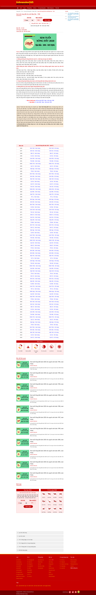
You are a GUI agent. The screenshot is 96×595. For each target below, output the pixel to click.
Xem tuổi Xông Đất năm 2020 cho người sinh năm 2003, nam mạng (46, 474)
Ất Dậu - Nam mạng (35, 299)
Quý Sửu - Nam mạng (35, 217)
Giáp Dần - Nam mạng (35, 219)
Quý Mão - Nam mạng (35, 191)
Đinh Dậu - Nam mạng (35, 176)
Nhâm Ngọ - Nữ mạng (54, 291)
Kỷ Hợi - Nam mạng (35, 181)
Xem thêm (40, 341)
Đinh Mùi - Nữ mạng (53, 201)
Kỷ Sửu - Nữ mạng (54, 155)
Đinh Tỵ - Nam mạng (35, 227)
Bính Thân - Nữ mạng (54, 173)
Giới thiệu (18, 593)
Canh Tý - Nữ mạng (54, 184)
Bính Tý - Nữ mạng (54, 276)
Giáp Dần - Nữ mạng (54, 219)
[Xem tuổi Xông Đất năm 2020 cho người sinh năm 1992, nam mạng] (22, 367)
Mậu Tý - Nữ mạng (54, 153)
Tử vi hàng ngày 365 (30, 559)
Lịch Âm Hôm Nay (23, 532)
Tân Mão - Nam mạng (35, 161)
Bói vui (35, 8)
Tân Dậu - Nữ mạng (54, 237)
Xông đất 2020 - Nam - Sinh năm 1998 (39, 23)
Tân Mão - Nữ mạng (53, 161)
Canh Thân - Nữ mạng (54, 235)
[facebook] (70, 592)
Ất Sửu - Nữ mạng (54, 248)
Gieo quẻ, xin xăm (52, 570)
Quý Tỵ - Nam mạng (35, 166)
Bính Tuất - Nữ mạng (54, 148)
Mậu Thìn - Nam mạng (35, 255)
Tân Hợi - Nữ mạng (54, 212)
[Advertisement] (59, 3)
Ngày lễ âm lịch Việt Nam (20, 576)
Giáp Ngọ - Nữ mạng (54, 168)
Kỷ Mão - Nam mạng (35, 283)
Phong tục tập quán (19, 578)
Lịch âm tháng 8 (19, 570)
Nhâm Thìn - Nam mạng (35, 163)
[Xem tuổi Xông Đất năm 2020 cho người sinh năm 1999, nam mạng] (22, 434)
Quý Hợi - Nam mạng (35, 242)
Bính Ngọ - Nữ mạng (54, 199)
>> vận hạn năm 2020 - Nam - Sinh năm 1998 (40, 100)
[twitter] (73, 592)
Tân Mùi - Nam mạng (35, 263)
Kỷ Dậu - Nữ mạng (54, 207)
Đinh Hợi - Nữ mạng (53, 150)
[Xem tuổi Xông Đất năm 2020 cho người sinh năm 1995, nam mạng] (22, 401)
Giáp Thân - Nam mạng (35, 296)
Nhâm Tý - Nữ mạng (53, 214)
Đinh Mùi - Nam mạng (35, 201)
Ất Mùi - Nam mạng (35, 171)
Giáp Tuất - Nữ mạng (54, 271)
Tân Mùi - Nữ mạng (54, 263)
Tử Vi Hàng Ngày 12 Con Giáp (25, 539)
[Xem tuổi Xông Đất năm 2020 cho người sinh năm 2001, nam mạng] (22, 456)
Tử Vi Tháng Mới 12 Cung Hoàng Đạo (27, 546)
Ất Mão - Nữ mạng (54, 222)
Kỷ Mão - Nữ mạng (54, 283)
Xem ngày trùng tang (19, 574)
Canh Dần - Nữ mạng (54, 158)
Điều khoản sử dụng (24, 593)
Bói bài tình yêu (51, 568)
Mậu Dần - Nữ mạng (53, 281)
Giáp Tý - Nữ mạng (54, 245)
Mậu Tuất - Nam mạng (35, 178)
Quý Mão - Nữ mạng (53, 191)
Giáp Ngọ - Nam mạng (35, 168)
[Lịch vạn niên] (17, 8)
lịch (17, 585)
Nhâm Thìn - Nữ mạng (54, 163)
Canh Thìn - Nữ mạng (54, 286)
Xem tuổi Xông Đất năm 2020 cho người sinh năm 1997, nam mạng (46, 418)
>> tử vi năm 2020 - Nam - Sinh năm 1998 (40, 102)
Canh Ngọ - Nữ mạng (54, 260)
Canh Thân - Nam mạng (35, 235)
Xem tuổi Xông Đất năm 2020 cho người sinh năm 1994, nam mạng (46, 385)
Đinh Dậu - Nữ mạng (54, 176)
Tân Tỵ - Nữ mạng (54, 288)
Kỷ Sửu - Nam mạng (35, 155)
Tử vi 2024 (29, 568)
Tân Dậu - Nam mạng (35, 237)
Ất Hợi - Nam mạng (35, 273)
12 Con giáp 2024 (52, 490)
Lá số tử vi (29, 574)
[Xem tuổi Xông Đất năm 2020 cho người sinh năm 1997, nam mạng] (22, 423)
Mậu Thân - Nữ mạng (54, 204)
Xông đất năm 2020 (33, 365)
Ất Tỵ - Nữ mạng (54, 196)
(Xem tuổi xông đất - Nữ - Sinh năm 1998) (40, 25)
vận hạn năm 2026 (38, 585)
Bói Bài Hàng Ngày (23, 550)
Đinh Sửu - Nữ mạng (54, 278)
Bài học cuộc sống (73, 559)
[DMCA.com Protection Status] (78, 592)
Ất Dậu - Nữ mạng (54, 299)
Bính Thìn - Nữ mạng (54, 224)
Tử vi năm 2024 (62, 568)
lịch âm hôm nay (22, 585)
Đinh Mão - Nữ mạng (54, 253)
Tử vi (24, 8)
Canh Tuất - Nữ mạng (54, 209)
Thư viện (57, 8)
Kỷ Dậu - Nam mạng (35, 207)
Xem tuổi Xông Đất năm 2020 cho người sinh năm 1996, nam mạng (46, 407)
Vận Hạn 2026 (28, 490)
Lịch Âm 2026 (22, 536)
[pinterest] (76, 592)
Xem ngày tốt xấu (19, 572)
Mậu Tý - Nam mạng (35, 153)
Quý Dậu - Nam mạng (35, 268)
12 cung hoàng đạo (42, 8)
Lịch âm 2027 (18, 568)
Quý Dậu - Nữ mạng (53, 268)
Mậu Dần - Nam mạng (35, 281)
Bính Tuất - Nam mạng (35, 148)
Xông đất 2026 (29, 572)
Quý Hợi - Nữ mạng (54, 242)
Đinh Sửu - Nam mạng (35, 278)
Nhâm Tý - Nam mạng (35, 214)
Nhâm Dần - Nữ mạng (54, 189)
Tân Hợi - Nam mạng (35, 212)
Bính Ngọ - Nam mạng (35, 199)
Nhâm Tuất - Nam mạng (35, 240)
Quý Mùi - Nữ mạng (54, 294)
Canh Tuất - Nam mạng (35, 209)
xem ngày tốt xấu (47, 585)
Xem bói (50, 559)
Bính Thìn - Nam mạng (35, 224)
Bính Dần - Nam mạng (35, 250)
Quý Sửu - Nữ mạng (53, 217)
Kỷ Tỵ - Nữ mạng (54, 258)
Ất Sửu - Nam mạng (35, 248)
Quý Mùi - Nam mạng (35, 294)
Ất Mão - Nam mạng (35, 222)
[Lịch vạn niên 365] (24, 3)
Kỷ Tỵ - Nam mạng (35, 258)
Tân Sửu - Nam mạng (35, 186)
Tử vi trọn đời (29, 576)
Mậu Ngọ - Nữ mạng (53, 230)
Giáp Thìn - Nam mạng (35, 194)
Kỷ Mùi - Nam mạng (35, 232)
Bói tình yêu (51, 574)
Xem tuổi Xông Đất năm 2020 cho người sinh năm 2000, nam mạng (46, 440)
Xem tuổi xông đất (27, 11)
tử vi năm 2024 (30, 585)
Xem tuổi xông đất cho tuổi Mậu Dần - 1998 (46, 11)
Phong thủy (29, 8)
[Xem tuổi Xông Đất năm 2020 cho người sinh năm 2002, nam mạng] (22, 467)
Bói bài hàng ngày (52, 576)
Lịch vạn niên (18, 559)
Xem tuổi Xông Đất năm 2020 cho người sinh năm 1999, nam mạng (46, 429)
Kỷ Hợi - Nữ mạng (54, 181)
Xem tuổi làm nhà (41, 559)
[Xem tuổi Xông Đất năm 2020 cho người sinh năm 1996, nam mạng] (22, 412)
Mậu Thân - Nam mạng (35, 204)
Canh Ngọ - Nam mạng (35, 260)
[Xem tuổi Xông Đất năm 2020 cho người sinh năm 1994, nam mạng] (22, 390)
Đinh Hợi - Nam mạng (35, 150)
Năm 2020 (34, 11)
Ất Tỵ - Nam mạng (35, 196)
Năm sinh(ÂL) (39, 17)
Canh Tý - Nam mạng (35, 184)
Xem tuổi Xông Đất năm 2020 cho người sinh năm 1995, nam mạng (46, 396)
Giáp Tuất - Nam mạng (35, 271)
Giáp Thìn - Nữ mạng (54, 194)
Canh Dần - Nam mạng (35, 158)
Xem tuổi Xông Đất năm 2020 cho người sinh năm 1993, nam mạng (46, 374)
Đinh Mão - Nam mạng (35, 253)
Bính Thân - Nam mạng (35, 173)
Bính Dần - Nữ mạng (54, 250)
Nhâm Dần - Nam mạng (35, 189)
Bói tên (50, 572)
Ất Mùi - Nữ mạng (54, 171)
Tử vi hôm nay (62, 559)
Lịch (21, 8)
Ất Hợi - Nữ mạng (54, 273)
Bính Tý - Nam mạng (35, 276)
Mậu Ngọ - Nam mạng (35, 230)
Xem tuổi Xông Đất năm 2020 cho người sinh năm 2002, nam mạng (46, 463)
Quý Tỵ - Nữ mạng (54, 166)
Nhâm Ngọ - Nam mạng (35, 291)
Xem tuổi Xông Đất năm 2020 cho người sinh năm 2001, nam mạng (46, 451)
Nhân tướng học (50, 8)
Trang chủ (18, 11)
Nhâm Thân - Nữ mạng (54, 265)
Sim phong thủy (40, 568)
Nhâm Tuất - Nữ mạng (54, 240)
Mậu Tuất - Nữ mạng (54, 178)
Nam (27, 20)
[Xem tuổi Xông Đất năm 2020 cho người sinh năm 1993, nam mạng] (22, 379)
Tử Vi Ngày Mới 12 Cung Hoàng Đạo (27, 543)
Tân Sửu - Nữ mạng (54, 186)
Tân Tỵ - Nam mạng (35, 288)
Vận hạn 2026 (29, 570)
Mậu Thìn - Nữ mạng (54, 255)
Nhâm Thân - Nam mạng (35, 265)
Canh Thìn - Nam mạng (35, 286)
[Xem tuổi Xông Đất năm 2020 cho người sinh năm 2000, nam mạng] (22, 445)
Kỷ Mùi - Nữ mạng (54, 232)
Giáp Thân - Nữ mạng (54, 296)
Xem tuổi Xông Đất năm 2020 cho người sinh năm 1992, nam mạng (46, 363)
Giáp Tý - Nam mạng (35, 245)
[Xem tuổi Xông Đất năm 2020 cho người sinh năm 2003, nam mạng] (22, 479)
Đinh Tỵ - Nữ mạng (54, 227)
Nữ (32, 20)
